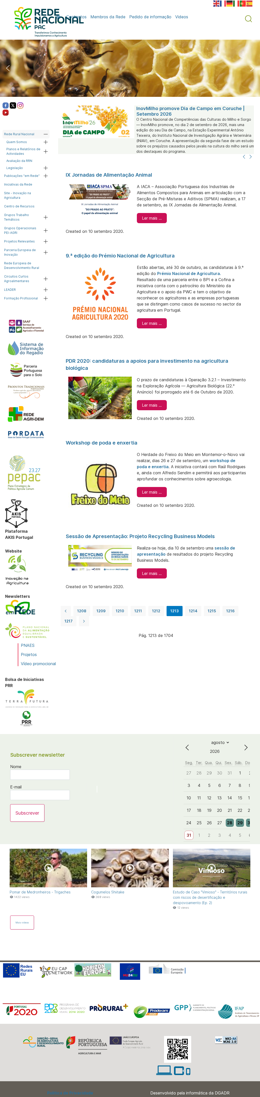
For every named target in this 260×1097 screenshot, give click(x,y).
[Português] (243, 3)
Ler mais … (152, 218)
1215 (212, 610)
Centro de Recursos (19, 206)
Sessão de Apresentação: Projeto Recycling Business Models (140, 536)
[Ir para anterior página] (66, 611)
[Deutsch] (229, 3)
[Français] (223, 3)
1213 (174, 610)
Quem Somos (16, 142)
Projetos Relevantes (19, 241)
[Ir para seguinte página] (84, 621)
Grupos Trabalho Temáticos (16, 217)
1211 (138, 610)
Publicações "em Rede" (22, 176)
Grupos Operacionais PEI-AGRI (20, 230)
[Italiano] (236, 3)
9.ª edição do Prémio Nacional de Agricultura (120, 256)
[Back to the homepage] (46, 23)
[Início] (59, 17)
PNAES (28, 645)
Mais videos (22, 922)
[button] (249, 19)
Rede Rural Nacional (19, 134)
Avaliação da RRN (19, 161)
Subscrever (27, 813)
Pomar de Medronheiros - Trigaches (40, 892)
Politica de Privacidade (70, 1092)
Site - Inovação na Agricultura (17, 195)
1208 (81, 610)
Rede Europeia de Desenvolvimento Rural (21, 265)
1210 (120, 610)
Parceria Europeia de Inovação (20, 252)
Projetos (29, 654)
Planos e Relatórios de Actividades (23, 151)
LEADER (10, 290)
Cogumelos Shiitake (107, 892)
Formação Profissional (21, 298)
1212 (156, 610)
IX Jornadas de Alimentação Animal (109, 175)
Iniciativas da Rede (18, 184)
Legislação (14, 168)
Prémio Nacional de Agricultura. (189, 273)
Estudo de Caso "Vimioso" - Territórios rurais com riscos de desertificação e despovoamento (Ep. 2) (210, 897)
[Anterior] (244, 157)
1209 (101, 610)
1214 (193, 610)
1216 (230, 610)
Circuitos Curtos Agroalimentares (16, 279)
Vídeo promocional (38, 663)
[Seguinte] (251, 157)
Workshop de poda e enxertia (101, 443)
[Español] (249, 3)
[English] (216, 3)
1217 (68, 621)
